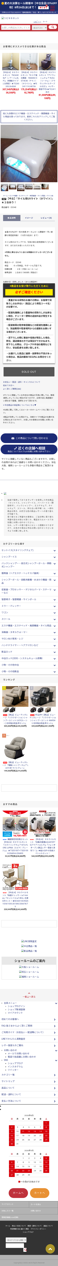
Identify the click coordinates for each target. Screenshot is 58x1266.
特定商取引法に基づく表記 (19, 1229)
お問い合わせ (36, 1211)
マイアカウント (15, 1013)
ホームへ (18, 1192)
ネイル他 (50, 196)
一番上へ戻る (29, 996)
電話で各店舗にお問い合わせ (22, 1057)
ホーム (5, 196)
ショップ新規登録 (16, 1009)
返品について (48, 1226)
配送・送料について (35, 1226)
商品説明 (12, 218)
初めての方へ (8, 385)
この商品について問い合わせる (32, 438)
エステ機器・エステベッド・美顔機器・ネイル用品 (27, 196)
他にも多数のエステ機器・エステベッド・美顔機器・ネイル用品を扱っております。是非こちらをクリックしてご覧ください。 (29, 116)
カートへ (39, 1192)
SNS (6, 1060)
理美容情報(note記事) (10, 1217)
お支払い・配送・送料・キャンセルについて (21, 382)
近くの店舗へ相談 (29, 449)
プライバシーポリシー (38, 1229)
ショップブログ (15, 1063)
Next (53, 153)
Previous (4, 153)
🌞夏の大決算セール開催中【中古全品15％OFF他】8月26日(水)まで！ (29, 5)
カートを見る (36, 1204)
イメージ (29, 218)
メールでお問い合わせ (18, 1053)
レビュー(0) (46, 218)
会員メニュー (10, 1003)
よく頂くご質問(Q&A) (12, 389)
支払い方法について (19, 1226)
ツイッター (13, 1070)
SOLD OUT (29, 371)
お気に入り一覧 (7, 1211)
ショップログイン (16, 1006)
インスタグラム (15, 1066)
